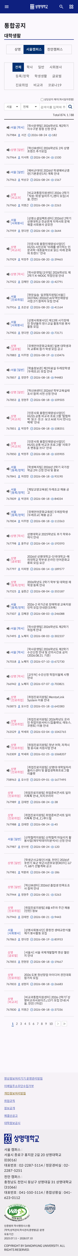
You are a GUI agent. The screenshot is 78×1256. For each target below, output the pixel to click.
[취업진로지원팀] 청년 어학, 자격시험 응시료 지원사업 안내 (48, 746)
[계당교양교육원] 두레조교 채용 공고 (48, 491)
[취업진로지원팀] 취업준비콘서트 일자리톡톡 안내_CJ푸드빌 (47, 816)
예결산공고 (11, 1116)
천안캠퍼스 (55, 49)
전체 (18, 67)
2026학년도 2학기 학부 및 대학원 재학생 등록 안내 (49, 583)
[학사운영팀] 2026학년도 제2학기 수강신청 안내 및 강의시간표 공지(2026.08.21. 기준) (48, 652)
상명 (18, 49)
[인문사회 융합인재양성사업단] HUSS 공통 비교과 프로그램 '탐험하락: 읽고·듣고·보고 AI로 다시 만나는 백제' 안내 (49, 417)
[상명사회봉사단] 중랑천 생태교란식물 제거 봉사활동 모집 (47, 931)
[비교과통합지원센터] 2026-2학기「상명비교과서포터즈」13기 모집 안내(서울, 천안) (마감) (47, 1000)
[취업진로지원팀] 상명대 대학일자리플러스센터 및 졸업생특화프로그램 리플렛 (49, 770)
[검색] (70, 106)
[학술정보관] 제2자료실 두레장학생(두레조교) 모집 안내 (48, 369)
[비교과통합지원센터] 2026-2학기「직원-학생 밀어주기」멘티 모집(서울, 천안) (48, 196)
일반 (41, 67)
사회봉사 (56, 67)
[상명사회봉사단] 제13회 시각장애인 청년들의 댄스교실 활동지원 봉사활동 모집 (48, 324)
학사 (30, 67)
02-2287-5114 (31, 1165)
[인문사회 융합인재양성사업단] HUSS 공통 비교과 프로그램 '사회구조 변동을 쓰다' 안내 (49, 445)
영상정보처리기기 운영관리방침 (23, 1078)
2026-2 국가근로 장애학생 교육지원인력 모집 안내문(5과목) (49, 606)
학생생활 (41, 76)
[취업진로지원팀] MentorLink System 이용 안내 (45, 698)
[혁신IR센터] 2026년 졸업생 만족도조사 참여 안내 (47, 887)
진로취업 (22, 85)
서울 (9, 107)
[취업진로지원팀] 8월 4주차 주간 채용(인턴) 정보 (47, 909)
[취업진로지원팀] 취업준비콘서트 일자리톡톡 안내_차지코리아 (47, 794)
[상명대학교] (39, 7)
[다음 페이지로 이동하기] (58, 1023)
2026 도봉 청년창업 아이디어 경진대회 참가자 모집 (47, 976)
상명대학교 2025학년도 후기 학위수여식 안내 (49, 535)
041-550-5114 (31, 1192)
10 (51, 1023)
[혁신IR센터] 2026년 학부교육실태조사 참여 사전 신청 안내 (48, 392)
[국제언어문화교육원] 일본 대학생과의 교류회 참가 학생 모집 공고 (49, 347)
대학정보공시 (12, 1123)
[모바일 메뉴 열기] (7, 7)
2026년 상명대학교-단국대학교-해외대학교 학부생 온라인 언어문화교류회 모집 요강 (48, 560)
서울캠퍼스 (34, 49)
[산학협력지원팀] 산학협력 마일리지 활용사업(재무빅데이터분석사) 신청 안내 (47, 839)
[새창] (17, 1212)
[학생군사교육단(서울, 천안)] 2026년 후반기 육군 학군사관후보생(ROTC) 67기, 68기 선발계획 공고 (47, 863)
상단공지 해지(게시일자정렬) (59, 99)
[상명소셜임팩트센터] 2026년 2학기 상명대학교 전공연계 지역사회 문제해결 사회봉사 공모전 (49, 222)
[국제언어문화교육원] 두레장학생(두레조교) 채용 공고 (47, 513)
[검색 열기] (61, 7)
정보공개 (9, 1108)
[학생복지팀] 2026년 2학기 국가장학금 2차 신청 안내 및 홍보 (48, 468)
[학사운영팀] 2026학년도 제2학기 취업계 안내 (48, 628)
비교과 (38, 85)
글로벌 (57, 76)
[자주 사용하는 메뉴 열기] (71, 7)
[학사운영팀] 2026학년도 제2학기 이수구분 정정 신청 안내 (48, 127)
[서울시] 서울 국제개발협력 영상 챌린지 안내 (46, 954)
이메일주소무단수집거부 (19, 1086)
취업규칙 (9, 1101)
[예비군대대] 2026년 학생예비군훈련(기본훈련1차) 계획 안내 (48, 172)
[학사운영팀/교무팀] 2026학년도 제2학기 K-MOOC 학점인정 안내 (49, 274)
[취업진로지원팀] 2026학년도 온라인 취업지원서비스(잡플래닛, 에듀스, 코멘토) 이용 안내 (49, 723)
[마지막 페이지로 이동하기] (64, 1023)
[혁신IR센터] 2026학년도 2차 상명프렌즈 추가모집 (48, 149)
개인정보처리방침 (15, 1093)
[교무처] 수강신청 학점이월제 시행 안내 (48, 676)
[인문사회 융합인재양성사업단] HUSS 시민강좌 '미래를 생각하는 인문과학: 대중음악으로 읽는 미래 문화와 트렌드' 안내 (49, 248)
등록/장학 (22, 76)
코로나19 (55, 85)
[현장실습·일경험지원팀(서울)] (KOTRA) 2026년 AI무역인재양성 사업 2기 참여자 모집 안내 (47, 298)
